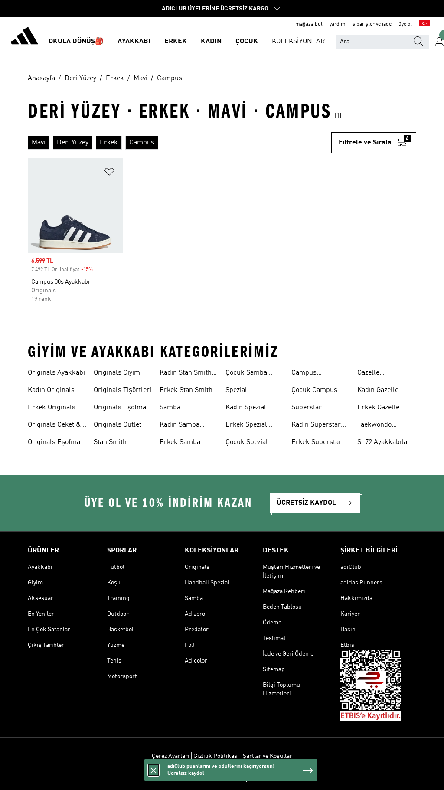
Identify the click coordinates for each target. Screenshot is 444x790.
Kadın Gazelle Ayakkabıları (377, 391)
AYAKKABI (134, 41)
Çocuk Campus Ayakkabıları (314, 391)
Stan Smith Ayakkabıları (113, 443)
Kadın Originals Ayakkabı (51, 391)
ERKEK (175, 41)
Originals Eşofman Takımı (56, 443)
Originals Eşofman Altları (122, 408)
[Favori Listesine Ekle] (109, 173)
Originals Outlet (117, 424)
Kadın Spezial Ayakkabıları (245, 408)
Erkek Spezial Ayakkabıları (246, 425)
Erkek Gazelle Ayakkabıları (378, 408)
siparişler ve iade (372, 24)
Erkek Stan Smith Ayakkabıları (186, 391)
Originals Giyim (117, 372)
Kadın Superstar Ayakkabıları (316, 425)
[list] (179, 143)
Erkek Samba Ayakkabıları (180, 443)
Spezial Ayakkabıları (244, 391)
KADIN (211, 41)
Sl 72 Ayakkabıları (384, 442)
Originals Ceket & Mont (54, 425)
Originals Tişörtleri (122, 390)
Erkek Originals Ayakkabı (51, 408)
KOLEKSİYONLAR (298, 41)
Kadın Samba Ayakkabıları (179, 425)
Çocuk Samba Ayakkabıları (246, 373)
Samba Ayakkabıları (179, 408)
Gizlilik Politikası (216, 756)
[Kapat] (153, 770)
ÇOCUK (246, 41)
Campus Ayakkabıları (310, 373)
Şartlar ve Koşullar (267, 756)
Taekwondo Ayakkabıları (376, 425)
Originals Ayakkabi (56, 372)
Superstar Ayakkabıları (310, 408)
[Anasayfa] (24, 37)
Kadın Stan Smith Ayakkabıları (186, 373)
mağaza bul (309, 24)
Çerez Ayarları (170, 756)
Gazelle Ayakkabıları (376, 373)
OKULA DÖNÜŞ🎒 (76, 41)
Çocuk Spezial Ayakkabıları (246, 443)
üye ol (405, 24)
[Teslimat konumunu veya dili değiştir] (424, 24)
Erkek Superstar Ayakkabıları (316, 443)
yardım (338, 24)
